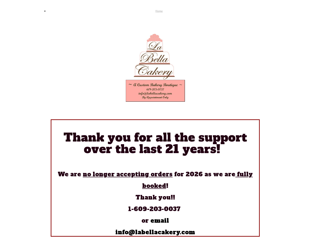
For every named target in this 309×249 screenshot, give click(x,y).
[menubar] (154, 11)
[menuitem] (159, 11)
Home (159, 11)
